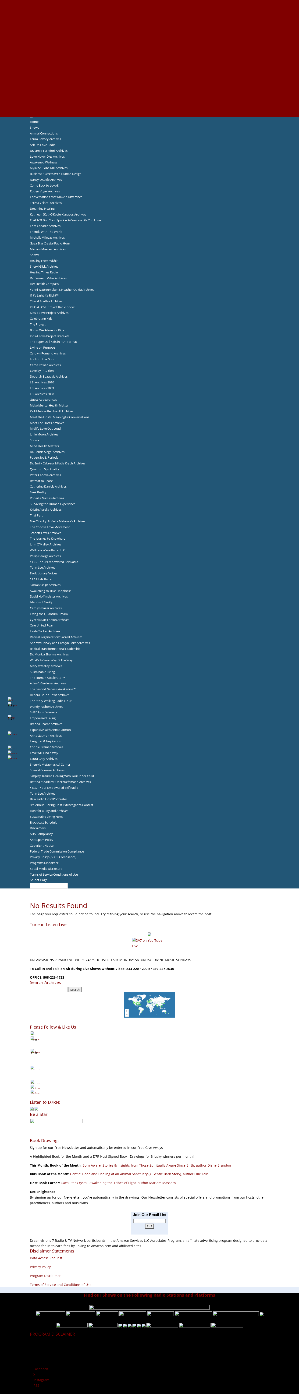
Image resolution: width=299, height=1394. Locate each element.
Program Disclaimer (45, 1276)
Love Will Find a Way (44, 753)
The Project (38, 324)
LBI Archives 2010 (42, 382)
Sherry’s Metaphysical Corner (50, 764)
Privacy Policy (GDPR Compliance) (53, 857)
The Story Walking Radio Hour (50, 701)
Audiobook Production (149, 30)
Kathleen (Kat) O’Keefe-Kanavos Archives (58, 214)
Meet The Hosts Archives (47, 423)
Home (34, 122)
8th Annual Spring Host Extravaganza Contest (61, 805)
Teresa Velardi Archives (46, 203)
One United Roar (41, 625)
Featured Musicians (149, 86)
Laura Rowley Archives (45, 139)
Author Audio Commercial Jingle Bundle (149, 36)
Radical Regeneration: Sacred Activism (56, 637)
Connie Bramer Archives (46, 747)
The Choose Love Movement (50, 527)
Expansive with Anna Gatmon (50, 730)
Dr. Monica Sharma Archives (49, 654)
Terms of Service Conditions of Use (54, 874)
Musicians (150, 80)
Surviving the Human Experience (52, 504)
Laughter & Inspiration (45, 741)
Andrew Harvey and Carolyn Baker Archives (60, 643)
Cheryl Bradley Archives (46, 301)
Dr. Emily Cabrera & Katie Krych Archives (57, 463)
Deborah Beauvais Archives (49, 376)
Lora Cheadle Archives (45, 226)
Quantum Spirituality (44, 469)
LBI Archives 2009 (42, 388)
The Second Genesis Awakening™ (53, 689)
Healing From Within (44, 260)
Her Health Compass (44, 284)
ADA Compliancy (41, 834)
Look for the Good (42, 359)
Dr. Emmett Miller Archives (48, 278)
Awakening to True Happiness (50, 591)
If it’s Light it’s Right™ (44, 295)
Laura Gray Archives (43, 759)
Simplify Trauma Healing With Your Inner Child (62, 776)
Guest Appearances (43, 399)
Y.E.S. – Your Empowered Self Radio (54, 562)
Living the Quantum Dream (49, 614)
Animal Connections (44, 133)
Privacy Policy (40, 1267)
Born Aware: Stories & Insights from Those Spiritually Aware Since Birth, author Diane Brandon (156, 1165)
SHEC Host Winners (43, 712)
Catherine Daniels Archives (48, 486)
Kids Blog (149, 64)
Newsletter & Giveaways (149, 19)
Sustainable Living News (46, 816)
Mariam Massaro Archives (48, 249)
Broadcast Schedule (43, 822)
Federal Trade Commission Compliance (57, 851)
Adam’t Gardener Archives (48, 683)
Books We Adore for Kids (149, 52)
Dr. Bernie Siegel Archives (47, 452)
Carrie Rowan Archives (45, 365)
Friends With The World (46, 232)
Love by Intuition (42, 370)
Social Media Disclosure (46, 869)
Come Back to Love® (44, 185)
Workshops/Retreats (149, 102)
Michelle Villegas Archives (47, 237)
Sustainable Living (42, 672)
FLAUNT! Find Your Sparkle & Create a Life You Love (65, 220)
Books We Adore (149, 25)
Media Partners (149, 75)
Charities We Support (149, 69)
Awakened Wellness (43, 162)
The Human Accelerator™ (47, 678)
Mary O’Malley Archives (46, 666)
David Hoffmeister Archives (49, 596)
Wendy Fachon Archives (46, 706)
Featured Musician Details (149, 91)
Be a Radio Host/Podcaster (48, 799)
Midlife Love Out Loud (45, 428)
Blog (149, 58)
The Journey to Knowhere (47, 538)
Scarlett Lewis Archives (45, 533)
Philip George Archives (45, 556)
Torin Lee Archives (42, 567)
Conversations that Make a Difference (56, 197)
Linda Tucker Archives (45, 631)
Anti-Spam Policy (41, 840)
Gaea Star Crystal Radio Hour (50, 243)
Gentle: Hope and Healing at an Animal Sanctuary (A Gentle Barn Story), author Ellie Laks (139, 1174)
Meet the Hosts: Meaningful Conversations (59, 417)
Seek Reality (38, 492)
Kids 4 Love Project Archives (49, 313)
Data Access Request (46, 1258)
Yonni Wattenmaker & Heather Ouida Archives (62, 289)
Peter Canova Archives (45, 475)
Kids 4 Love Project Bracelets (49, 336)
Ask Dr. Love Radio (43, 145)
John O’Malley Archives (45, 544)
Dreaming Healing (42, 208)
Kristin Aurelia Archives (45, 509)
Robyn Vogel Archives (45, 191)
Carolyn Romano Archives (48, 353)
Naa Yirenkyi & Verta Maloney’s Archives (57, 521)
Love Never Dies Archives (47, 156)
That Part (36, 515)
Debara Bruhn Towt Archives (49, 695)
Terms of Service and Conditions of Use (60, 1284)
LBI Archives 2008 (42, 394)
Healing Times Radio (44, 272)
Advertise (149, 8)
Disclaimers (38, 828)
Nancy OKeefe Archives (46, 179)
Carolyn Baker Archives (46, 608)
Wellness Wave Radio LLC (47, 550)
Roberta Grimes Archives (47, 498)
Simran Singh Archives (45, 585)
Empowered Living (43, 718)
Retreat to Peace (41, 481)
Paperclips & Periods (44, 457)
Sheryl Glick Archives (44, 266)
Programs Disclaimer (44, 863)
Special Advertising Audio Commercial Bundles (149, 14)
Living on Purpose (42, 347)
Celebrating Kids (41, 318)
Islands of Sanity (41, 602)
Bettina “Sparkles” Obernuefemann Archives (60, 782)
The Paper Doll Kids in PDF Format (53, 342)
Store (149, 108)
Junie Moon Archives (44, 434)
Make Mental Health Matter (49, 405)
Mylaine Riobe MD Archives (49, 168)
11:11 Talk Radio (41, 579)
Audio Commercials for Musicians (150, 97)
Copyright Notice (41, 845)
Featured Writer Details (150, 47)
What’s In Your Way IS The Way (51, 660)
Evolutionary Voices (43, 573)
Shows (34, 127)
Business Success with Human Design (56, 174)
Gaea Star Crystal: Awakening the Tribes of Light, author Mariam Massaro (118, 1183)
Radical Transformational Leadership (55, 649)
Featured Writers (149, 41)
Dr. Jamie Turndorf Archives (49, 151)
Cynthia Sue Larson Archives (49, 620)
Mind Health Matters (44, 446)
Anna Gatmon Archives (46, 735)
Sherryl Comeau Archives (47, 770)
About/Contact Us (149, 2)
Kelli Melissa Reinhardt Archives (51, 411)
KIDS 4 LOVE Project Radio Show (52, 307)
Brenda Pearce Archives (46, 724)
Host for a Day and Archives (49, 811)
